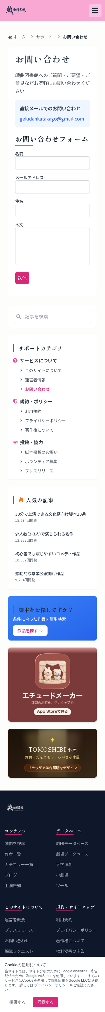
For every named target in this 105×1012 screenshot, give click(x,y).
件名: (19, 201)
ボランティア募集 (41, 461)
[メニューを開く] (95, 10)
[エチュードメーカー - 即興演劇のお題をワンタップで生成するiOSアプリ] (52, 684)
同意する (45, 1002)
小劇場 (62, 875)
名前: (19, 153)
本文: (19, 225)
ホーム (19, 37)
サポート (44, 37)
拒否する (17, 1002)
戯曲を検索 (15, 843)
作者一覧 (13, 854)
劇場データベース (72, 854)
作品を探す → (30, 631)
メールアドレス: (30, 177)
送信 (22, 277)
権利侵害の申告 (70, 951)
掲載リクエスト (19, 951)
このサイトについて (43, 370)
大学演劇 (64, 864)
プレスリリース (39, 471)
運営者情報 (35, 380)
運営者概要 (15, 919)
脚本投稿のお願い (41, 452)
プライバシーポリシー (45, 420)
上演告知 (13, 885)
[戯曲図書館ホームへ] (52, 808)
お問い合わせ (37, 389)
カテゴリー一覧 (19, 864)
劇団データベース (72, 843)
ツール (62, 885)
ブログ (11, 875)
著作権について (39, 430)
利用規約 (33, 411)
